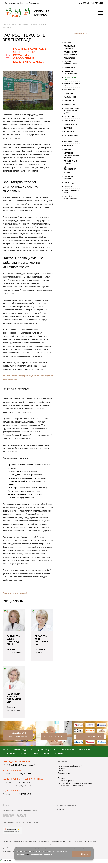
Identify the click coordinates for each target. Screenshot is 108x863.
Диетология (69, 89)
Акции (47, 753)
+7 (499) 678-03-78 (12, 765)
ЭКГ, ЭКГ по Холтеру (68, 178)
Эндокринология (71, 137)
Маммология (70, 97)
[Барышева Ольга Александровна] (14, 620)
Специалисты (9, 753)
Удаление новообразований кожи (71, 155)
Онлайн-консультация (70, 197)
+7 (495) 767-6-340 (23, 794)
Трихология (69, 132)
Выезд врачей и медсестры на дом (18, 734)
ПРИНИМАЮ (81, 854)
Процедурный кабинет (70, 162)
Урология (68, 145)
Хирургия (68, 149)
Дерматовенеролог (72, 84)
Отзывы (35, 753)
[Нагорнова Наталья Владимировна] (14, 677)
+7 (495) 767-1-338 (95, 3)
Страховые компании (90, 736)
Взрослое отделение (22, 750)
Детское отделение (54, 736)
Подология (69, 116)
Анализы (68, 42)
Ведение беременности (71, 63)
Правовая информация (66, 781)
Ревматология (70, 124)
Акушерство (69, 58)
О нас (5, 750)
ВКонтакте (61, 810)
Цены (23, 753)
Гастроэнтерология (71, 79)
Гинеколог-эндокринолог (70, 73)
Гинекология (70, 68)
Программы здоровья (69, 47)
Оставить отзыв (63, 773)
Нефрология (69, 105)
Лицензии (61, 778)
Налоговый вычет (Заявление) (69, 766)
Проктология (70, 120)
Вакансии (61, 768)
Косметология (67, 750)
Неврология (69, 101)
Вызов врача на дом (71, 191)
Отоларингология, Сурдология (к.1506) (71, 111)
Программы (84, 750)
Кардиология (70, 93)
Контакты (59, 753)
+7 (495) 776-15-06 (23, 786)
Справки (68, 186)
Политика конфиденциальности (70, 785)
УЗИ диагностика (70, 168)
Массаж (68, 173)
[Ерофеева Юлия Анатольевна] (42, 620)
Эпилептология (71, 142)
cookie (27, 855)
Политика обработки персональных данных (74, 783)
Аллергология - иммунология (71, 53)
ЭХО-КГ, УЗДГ (69, 183)
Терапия (68, 128)
